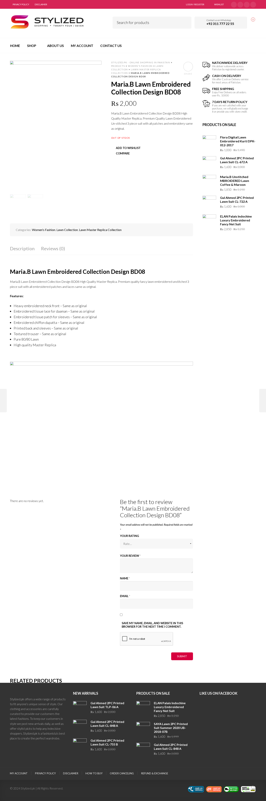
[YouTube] (247, 4)
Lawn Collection (67, 230)
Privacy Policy (21, 4)
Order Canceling (122, 773)
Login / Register (195, 4)
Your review (130, 555)
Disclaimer (41, 4)
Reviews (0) (53, 248)
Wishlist (219, 4)
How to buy (94, 773)
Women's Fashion (43, 230)
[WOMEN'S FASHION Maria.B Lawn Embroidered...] (3, 400)
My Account (19, 773)
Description (22, 248)
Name (125, 578)
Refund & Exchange (154, 773)
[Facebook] (240, 4)
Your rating (129, 536)
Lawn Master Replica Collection (100, 230)
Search (185, 22)
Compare (123, 153)
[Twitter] (234, 4)
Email (125, 596)
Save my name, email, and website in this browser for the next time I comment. (152, 624)
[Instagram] (253, 4)
